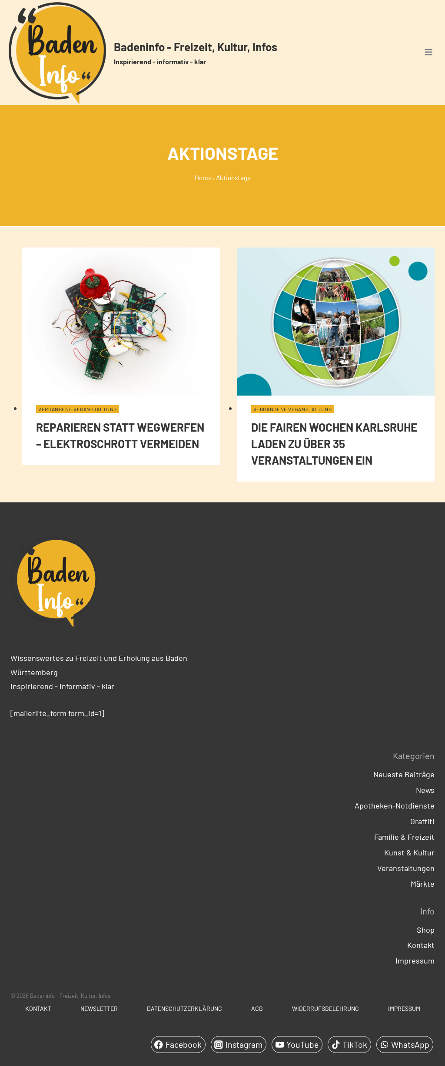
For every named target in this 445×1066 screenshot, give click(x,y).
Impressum (415, 960)
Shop (426, 929)
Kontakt (421, 945)
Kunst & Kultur (409, 852)
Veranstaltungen (406, 868)
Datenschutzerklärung (184, 1008)
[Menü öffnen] (428, 52)
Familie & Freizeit (404, 837)
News (425, 790)
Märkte (423, 883)
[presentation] (121, 322)
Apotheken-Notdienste (395, 805)
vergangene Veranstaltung (77, 409)
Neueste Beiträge (404, 774)
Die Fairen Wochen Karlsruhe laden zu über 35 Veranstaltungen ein (334, 443)
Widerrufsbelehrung (325, 1008)
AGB (257, 1008)
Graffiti (422, 821)
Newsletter (99, 1008)
